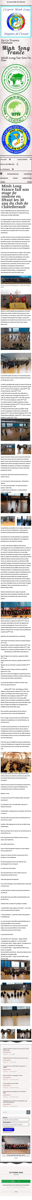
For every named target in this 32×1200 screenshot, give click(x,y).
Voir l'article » (7, 1052)
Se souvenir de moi (8, 1127)
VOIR (16, 1191)
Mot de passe (6, 1122)
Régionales (4, 178)
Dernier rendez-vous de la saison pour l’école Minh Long (16, 1049)
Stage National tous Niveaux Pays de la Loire (15, 1058)
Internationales (13, 174)
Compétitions (27, 178)
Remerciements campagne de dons (13, 1075)
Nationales (28, 174)
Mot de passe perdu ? (8, 1132)
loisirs (2, 182)
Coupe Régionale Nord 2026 (10, 1083)
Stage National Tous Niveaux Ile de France (16, 1185)
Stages (15, 178)
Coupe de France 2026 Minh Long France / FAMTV (14, 1066)
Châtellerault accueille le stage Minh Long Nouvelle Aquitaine (15, 1101)
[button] (3, 1148)
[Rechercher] (28, 1112)
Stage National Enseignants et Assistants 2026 (14, 1092)
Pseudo (5, 1117)
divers (29, 182)
